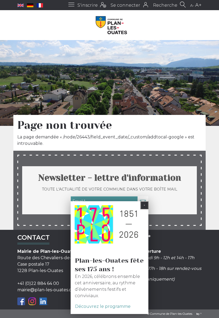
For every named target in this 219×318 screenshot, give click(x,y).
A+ (198, 5)
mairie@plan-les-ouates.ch (45, 289)
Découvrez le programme (103, 306)
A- (192, 5)
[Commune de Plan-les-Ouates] (111, 25)
